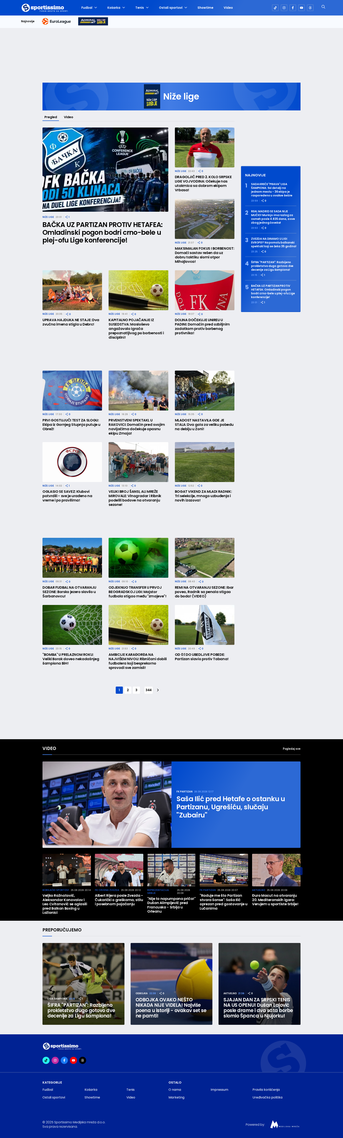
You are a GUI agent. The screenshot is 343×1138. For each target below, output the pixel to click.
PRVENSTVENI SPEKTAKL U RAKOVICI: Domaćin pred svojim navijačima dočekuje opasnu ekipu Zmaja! (137, 427)
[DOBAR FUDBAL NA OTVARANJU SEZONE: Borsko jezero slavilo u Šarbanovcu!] (72, 558)
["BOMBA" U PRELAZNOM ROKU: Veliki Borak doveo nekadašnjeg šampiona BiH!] (72, 625)
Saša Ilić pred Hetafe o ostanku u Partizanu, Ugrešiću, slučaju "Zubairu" (230, 807)
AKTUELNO (258, 890)
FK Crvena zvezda (107, 890)
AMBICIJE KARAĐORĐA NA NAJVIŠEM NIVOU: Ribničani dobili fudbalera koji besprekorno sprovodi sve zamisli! (138, 661)
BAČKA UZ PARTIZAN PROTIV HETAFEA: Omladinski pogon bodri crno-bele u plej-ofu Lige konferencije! (102, 232)
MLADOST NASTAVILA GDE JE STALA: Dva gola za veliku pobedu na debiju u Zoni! (204, 424)
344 (148, 690)
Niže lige (48, 216)
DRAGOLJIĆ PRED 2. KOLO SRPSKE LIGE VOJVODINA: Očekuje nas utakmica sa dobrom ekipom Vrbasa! (203, 183)
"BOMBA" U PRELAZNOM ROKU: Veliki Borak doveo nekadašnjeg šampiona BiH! (70, 659)
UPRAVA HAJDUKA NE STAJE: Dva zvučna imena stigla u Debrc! (70, 322)
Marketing (176, 1097)
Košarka (113, 8)
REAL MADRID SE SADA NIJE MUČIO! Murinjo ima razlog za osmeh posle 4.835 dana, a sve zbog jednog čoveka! (273, 217)
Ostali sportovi (170, 8)
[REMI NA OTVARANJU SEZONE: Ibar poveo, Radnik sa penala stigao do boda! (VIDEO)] (204, 558)
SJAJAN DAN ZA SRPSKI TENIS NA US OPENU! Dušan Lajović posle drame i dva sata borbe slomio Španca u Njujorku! (258, 1007)
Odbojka (142, 993)
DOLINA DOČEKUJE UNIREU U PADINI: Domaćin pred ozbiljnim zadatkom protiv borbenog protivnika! (202, 326)
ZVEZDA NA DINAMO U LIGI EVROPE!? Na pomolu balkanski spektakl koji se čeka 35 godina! (273, 242)
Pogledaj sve (292, 748)
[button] (299, 871)
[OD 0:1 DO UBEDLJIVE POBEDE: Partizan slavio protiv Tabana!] (204, 625)
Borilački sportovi (55, 890)
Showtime (205, 8)
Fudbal (86, 8)
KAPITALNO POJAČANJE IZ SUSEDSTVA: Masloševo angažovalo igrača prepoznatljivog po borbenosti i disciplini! (136, 329)
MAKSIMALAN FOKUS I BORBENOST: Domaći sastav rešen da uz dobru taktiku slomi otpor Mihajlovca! (204, 255)
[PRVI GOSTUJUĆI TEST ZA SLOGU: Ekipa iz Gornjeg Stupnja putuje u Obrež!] (72, 391)
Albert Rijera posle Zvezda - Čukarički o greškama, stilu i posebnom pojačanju (119, 899)
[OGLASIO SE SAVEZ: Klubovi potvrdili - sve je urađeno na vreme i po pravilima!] (72, 462)
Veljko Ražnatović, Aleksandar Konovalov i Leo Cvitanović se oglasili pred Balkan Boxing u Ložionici (64, 904)
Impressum (219, 1090)
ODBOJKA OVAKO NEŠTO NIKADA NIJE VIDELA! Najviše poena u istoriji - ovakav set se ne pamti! (171, 1007)
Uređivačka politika (267, 1097)
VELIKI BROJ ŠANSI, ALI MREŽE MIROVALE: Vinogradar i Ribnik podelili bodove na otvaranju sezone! (135, 498)
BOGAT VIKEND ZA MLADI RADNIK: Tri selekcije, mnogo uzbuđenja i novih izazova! (203, 495)
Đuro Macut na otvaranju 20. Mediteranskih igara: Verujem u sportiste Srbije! (275, 899)
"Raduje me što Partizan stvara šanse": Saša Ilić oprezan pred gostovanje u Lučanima (224, 901)
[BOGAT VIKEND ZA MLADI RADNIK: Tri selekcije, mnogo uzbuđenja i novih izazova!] (204, 462)
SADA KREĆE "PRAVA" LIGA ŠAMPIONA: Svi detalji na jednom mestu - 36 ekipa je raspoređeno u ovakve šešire (271, 189)
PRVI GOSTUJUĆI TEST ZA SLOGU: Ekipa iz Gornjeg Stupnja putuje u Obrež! (71, 424)
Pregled (50, 117)
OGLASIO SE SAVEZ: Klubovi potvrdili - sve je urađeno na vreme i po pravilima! (67, 495)
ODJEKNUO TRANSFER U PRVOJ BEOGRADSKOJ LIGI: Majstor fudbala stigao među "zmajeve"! (137, 591)
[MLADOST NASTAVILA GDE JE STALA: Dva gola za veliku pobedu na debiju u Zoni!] (204, 391)
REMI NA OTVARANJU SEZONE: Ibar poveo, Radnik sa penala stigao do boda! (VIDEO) (204, 591)
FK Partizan (184, 791)
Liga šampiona (57, 998)
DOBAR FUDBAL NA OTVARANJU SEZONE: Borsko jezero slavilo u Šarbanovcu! (69, 591)
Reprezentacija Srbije (158, 892)
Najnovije (28, 21)
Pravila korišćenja (266, 1090)
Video (228, 8)
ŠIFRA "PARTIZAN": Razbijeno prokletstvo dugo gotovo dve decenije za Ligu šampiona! (272, 266)
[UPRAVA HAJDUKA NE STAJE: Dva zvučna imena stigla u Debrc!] (72, 290)
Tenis (139, 8)
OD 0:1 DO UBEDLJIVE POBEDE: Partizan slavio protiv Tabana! (202, 656)
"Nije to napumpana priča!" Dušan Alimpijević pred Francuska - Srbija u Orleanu (171, 905)
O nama (175, 1090)
